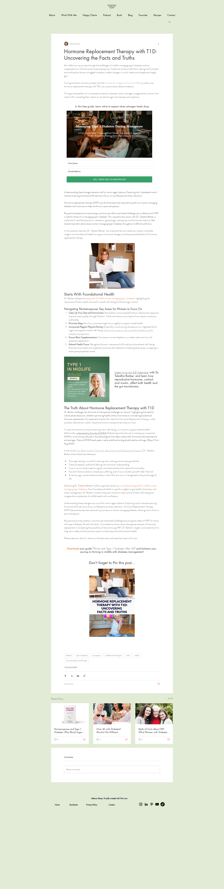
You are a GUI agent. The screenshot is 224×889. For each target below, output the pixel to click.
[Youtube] (157, 804)
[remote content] (112, 147)
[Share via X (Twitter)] (71, 676)
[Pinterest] (152, 804)
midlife (136, 655)
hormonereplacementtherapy (76, 660)
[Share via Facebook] (65, 676)
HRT (128, 655)
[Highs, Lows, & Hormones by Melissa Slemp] (70, 713)
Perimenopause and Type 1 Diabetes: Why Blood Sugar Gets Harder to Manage (68, 730)
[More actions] (158, 43)
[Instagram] (141, 804)
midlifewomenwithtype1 (113, 655)
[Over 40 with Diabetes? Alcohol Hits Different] (112, 713)
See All (170, 698)
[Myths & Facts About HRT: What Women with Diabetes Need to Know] (154, 713)
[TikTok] (162, 804)
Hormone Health (71, 667)
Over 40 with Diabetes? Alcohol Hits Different (108, 730)
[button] (169, 22)
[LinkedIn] (146, 804)
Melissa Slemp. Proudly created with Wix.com (109, 798)
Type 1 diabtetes (82, 655)
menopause (96, 655)
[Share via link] (84, 676)
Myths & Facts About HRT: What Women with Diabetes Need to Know (152, 730)
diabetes (69, 655)
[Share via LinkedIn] (78, 676)
